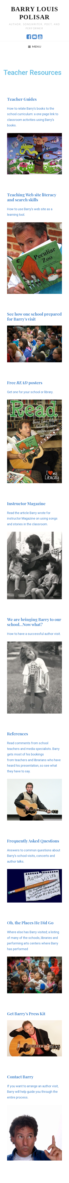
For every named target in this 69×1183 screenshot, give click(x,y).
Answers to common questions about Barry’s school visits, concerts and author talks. (33, 855)
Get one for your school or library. (30, 392)
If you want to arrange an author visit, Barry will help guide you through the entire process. (32, 1091)
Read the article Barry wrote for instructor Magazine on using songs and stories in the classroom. (32, 518)
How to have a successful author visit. (34, 634)
